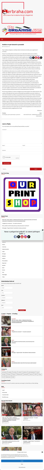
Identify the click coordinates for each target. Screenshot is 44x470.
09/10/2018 (6, 46)
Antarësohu (22, 310)
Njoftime (4, 256)
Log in (3, 390)
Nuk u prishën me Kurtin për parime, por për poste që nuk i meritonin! (15, 225)
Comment (4, 129)
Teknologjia (4, 274)
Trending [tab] (15, 314)
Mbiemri (3, 300)
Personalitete (5, 260)
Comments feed (5, 394)
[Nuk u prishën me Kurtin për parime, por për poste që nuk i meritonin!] (6, 341)
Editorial (4, 242)
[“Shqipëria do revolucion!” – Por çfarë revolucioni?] (6, 330)
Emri (2, 305)
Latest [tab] (4, 314)
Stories (3, 270)
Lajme (3, 251)
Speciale (3, 265)
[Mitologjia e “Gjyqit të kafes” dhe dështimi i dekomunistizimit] (6, 351)
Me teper (4, 253)
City (2, 290)
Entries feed (4, 392)
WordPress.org (5, 397)
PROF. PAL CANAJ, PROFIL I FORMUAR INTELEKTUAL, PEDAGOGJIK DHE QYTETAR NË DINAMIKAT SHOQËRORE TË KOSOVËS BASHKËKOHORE (19, 220)
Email (24, 145)
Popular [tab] (9, 314)
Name (3, 145)
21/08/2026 (6, 422)
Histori (3, 244)
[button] (42, 452)
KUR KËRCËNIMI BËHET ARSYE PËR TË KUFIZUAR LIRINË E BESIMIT (24, 363)
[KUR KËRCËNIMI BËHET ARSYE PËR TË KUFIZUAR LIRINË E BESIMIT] (6, 362)
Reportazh (4, 263)
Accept (22, 460)
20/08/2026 (27, 443)
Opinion (3, 258)
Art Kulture (4, 372)
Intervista (4, 246)
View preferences (22, 467)
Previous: (11, 113)
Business (9, 372)
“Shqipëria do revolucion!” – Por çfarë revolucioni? (12, 223)
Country (3, 295)
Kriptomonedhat (5, 249)
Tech (3, 272)
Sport (3, 267)
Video (3, 276)
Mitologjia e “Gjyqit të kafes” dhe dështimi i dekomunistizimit (14, 228)
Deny (22, 464)
